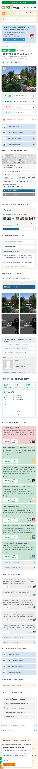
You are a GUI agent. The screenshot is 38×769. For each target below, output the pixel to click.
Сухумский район (26, 46)
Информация (6, 740)
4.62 (13, 50)
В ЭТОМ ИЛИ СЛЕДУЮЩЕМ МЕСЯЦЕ (17, 704)
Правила (15, 740)
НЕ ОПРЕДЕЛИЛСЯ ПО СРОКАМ (15, 712)
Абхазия (14, 46)
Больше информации (11, 199)
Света (17, 361)
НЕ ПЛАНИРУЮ (10, 717)
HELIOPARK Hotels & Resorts (13, 187)
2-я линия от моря (22, 58)
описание (21, 120)
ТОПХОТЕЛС (5, 46)
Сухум (3, 56)
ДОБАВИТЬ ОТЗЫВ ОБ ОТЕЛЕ (19, 2)
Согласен (9, 764)
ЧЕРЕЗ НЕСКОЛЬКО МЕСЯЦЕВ (15, 708)
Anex (4, 358)
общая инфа (11, 120)
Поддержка (25, 740)
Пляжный (12, 58)
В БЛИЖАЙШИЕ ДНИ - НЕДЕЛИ (15, 699)
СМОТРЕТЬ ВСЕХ (21, 372)
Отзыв (29, 442)
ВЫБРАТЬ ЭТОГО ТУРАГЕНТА (9, 372)
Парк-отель (5, 58)
